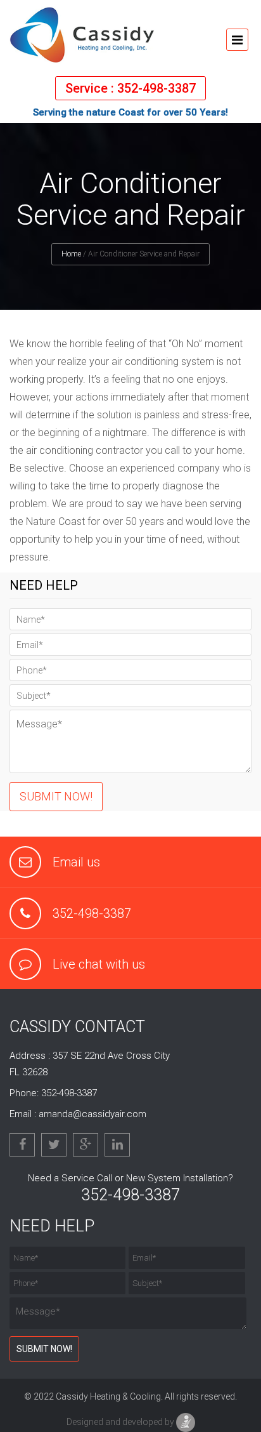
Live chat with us (99, 964)
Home (71, 253)
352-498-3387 (92, 913)
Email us (76, 862)
